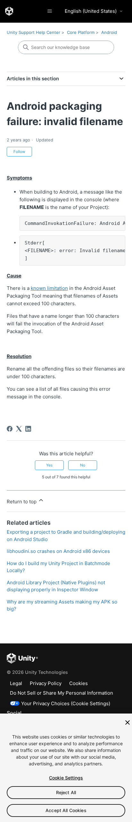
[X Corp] (19, 429)
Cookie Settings (66, 777)
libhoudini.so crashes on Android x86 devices (58, 551)
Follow (19, 151)
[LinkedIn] (28, 429)
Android (109, 32)
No (82, 465)
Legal (16, 683)
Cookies (78, 683)
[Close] (127, 722)
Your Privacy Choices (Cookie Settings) (65, 703)
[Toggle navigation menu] (49, 11)
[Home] (9, 11)
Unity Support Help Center (33, 32)
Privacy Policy (46, 683)
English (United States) (91, 11)
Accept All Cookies (66, 810)
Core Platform (81, 32)
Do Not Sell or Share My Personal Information (61, 693)
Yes (49, 465)
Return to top (22, 502)
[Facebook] (9, 429)
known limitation (49, 288)
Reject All (66, 792)
